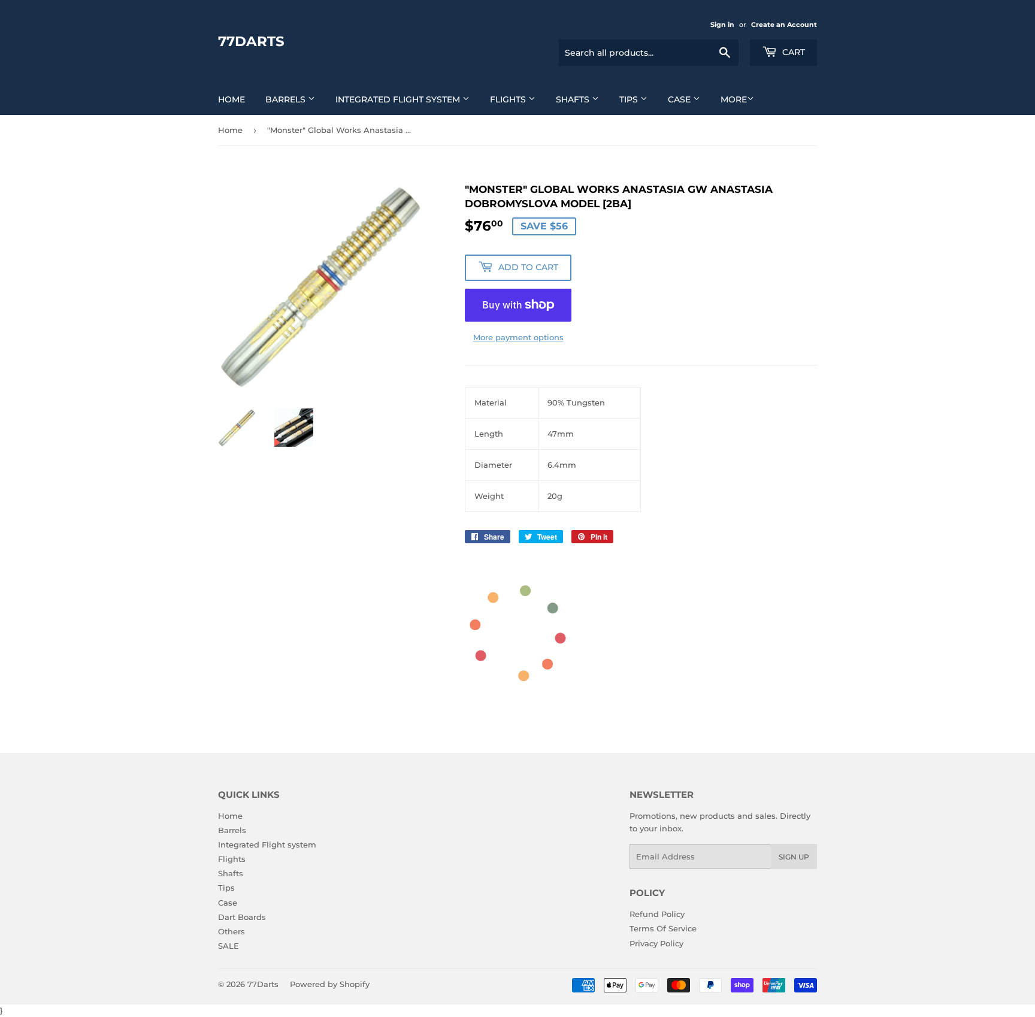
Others (231, 931)
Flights (509, 99)
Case (680, 99)
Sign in (722, 24)
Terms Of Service (663, 928)
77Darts (251, 41)
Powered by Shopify (330, 984)
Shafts (574, 99)
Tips (629, 99)
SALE (228, 946)
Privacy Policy (656, 943)
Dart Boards (242, 917)
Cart (792, 52)
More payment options (518, 337)
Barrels (286, 99)
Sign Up (794, 856)
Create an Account (784, 24)
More (734, 99)
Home (231, 99)
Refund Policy (657, 914)
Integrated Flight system (398, 99)
